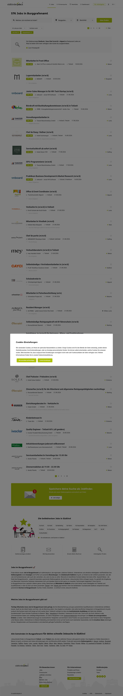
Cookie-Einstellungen (45, 360)
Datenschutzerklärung (45, 355)
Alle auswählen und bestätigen (26, 360)
